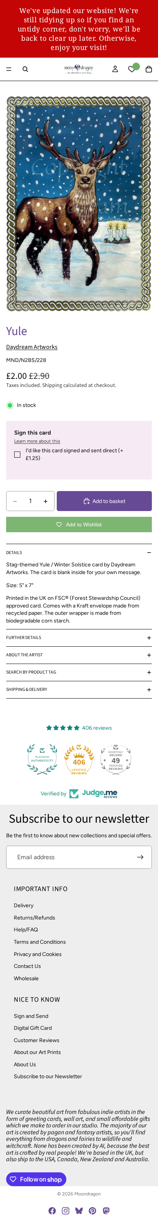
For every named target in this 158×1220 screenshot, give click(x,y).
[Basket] (148, 69)
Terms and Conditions (40, 942)
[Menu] (9, 69)
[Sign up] (140, 857)
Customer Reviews (36, 1040)
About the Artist (24, 655)
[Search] (25, 69)
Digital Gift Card (33, 1028)
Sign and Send (31, 1016)
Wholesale (26, 978)
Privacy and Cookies (38, 954)
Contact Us (27, 966)
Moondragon (87, 1194)
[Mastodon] (105, 1210)
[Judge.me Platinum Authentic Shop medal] (42, 759)
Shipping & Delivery (26, 689)
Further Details (23, 637)
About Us (25, 1064)
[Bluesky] (79, 1210)
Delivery (23, 905)
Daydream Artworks (32, 347)
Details (14, 552)
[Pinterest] (92, 1210)
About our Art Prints (37, 1052)
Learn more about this (37, 441)
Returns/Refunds (34, 918)
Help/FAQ (26, 929)
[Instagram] (65, 1210)
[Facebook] (52, 1210)
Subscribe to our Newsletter (48, 1076)
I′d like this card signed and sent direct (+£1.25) (74, 454)
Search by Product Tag (31, 672)
